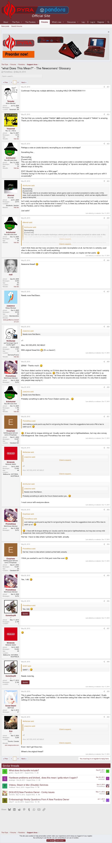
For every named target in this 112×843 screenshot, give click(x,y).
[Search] (108, 22)
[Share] (104, 86)
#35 (108, 575)
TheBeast (12, 787)
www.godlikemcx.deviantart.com (11, 321)
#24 (108, 181)
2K (38, 773)
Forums (44, 22)
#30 (108, 387)
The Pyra (15, 22)
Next (23, 82)
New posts (5, 26)
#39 (108, 691)
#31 (108, 416)
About (5, 22)
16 (35, 802)
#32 (108, 448)
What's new (56, 22)
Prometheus (7, 72)
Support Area (29, 773)
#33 (108, 510)
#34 (108, 544)
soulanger (12, 780)
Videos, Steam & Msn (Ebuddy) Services (28, 784)
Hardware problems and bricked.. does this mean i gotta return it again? (43, 777)
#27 (108, 291)
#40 (108, 717)
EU (18, 285)
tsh (104, 801)
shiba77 (11, 802)
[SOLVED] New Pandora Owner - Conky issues (31, 792)
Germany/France (13, 355)
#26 (108, 260)
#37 (108, 628)
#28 (108, 327)
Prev (6, 82)
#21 (108, 87)
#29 (108, 361)
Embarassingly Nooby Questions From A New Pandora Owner (39, 799)
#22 (108, 114)
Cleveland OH (14, 443)
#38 (108, 662)
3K (38, 787)
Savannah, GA (14, 109)
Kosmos (102, 794)
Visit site (16, 139)
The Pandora (30, 22)
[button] (21, 22)
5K (39, 795)
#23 (108, 144)
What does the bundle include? (24, 770)
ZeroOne (12, 795)
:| (18, 623)
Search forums (16, 26)
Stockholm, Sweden (12, 205)
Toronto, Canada (13, 741)
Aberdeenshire (14, 316)
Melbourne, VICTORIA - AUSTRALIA (11, 475)
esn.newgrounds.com (12, 745)
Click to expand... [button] (65, 244)
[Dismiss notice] (108, 32)
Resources (71, 22)
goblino (11, 773)
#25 (108, 218)
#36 (108, 601)
